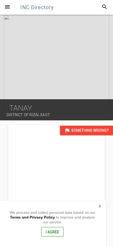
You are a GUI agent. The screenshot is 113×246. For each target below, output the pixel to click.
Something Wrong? (86, 130)
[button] (7, 7)
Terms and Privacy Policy (32, 217)
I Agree (52, 232)
